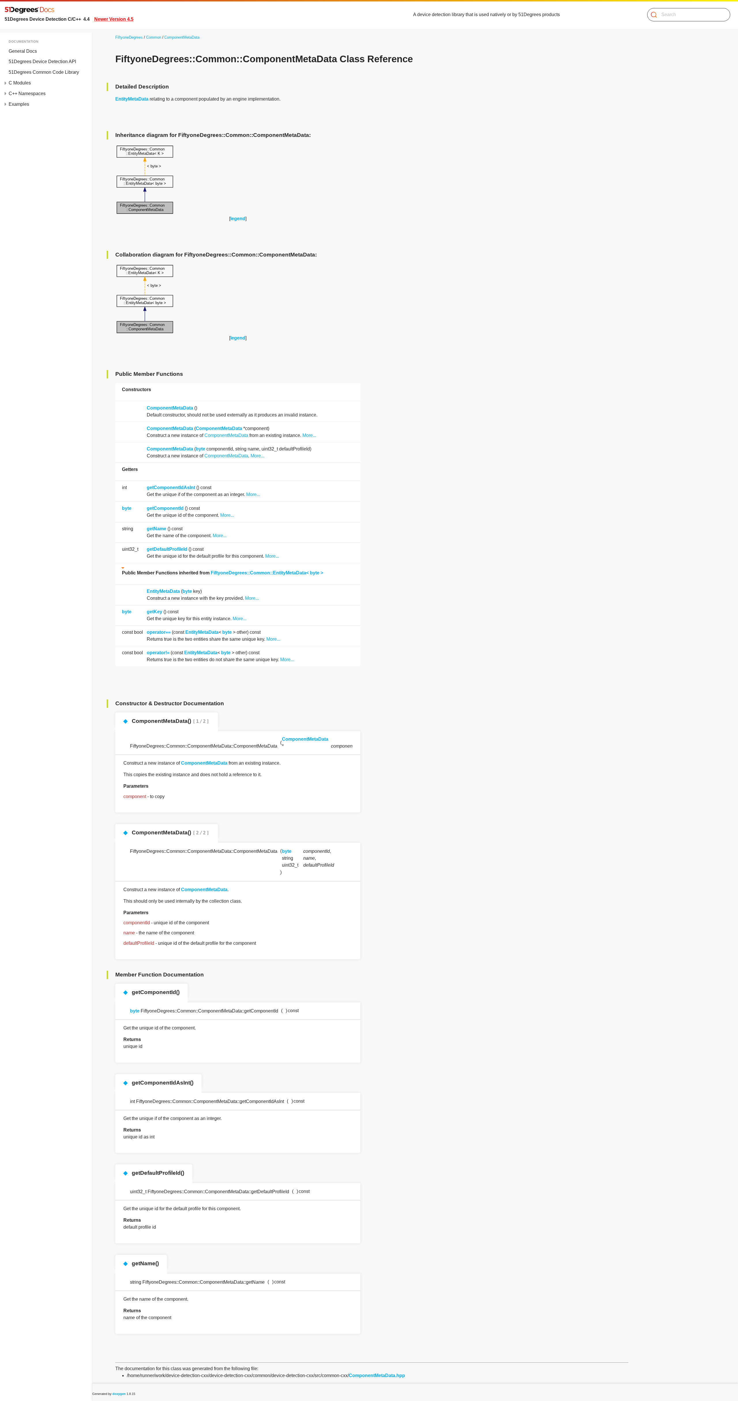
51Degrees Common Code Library (44, 72)
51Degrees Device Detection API (42, 61)
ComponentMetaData (181, 37)
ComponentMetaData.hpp (377, 1375)
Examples (19, 104)
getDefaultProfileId (167, 549)
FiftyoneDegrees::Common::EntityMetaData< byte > (267, 572)
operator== (159, 632)
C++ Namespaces (27, 93)
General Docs (23, 51)
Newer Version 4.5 (113, 19)
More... (309, 435)
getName (156, 528)
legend (237, 218)
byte (200, 448)
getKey (154, 611)
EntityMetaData (131, 99)
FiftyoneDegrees (129, 37)
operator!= (158, 652)
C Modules (20, 82)
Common (153, 37)
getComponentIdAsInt (171, 487)
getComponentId (165, 508)
